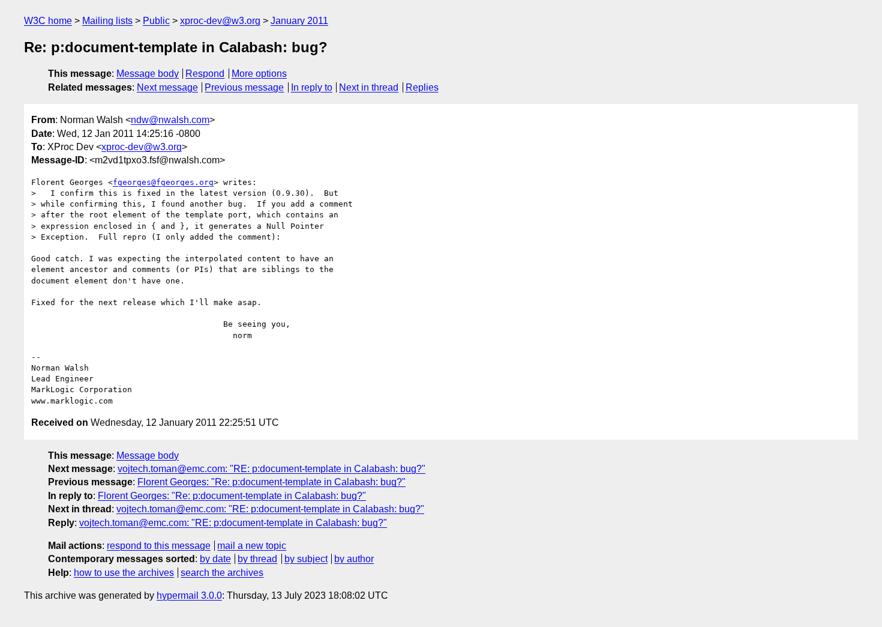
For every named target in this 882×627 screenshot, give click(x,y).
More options (259, 73)
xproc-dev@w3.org (220, 21)
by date (215, 559)
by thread (257, 559)
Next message (167, 87)
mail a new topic (251, 546)
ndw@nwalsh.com (170, 120)
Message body (147, 73)
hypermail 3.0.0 (189, 595)
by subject (306, 559)
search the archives (222, 573)
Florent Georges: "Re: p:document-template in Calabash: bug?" (271, 482)
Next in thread (368, 87)
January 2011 (299, 21)
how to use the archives (124, 573)
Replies (422, 87)
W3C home (48, 21)
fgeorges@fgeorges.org (163, 182)
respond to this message (159, 546)
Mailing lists (107, 21)
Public (156, 21)
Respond (204, 73)
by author (354, 559)
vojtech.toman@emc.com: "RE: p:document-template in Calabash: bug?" (271, 469)
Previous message (244, 87)
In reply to (311, 87)
